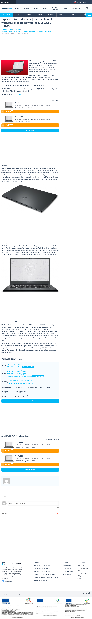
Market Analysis (55, 8)
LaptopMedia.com (6, 29)
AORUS (62, 14)
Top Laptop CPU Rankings (41, 565)
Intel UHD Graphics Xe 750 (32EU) (25, 376)
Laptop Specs (67, 565)
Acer (18, 14)
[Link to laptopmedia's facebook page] (83, 594)
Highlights (17, 29)
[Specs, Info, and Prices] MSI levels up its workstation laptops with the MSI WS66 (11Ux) (26, 31)
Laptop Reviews (68, 571)
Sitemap (79, 578)
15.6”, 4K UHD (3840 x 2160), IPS (21, 383)
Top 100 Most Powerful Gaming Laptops (46, 577)
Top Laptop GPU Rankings (41, 568)
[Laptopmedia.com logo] (7, 8)
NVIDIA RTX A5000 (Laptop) (17, 371)
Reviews (26, 8)
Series (45, 8)
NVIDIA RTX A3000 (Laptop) (17, 374)
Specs (36, 8)
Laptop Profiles (67, 574)
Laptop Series (67, 568)
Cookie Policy (81, 565)
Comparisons (76, 8)
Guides (65, 8)
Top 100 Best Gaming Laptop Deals (44, 574)
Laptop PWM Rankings (40, 580)
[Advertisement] (30, 47)
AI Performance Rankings (41, 571)
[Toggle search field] (87, 8)
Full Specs (17, 94)
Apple (40, 14)
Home (17, 8)
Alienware (51, 14)
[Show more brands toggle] (89, 15)
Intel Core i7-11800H (19, 367)
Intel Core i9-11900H (13, 364)
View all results (30, 130)
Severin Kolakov (9, 33)
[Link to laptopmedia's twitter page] (86, 594)
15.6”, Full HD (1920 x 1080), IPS (21, 380)
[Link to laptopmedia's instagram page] (89, 594)
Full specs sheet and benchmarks (30, 401)
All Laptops (6, 14)
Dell (73, 14)
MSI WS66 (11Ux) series (11, 359)
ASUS (29, 14)
